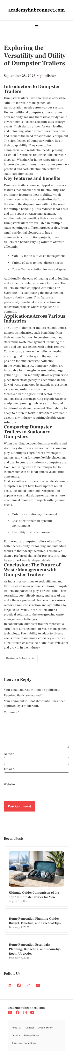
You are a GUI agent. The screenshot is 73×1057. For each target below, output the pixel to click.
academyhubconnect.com (26, 1008)
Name (9, 754)
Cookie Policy (45, 1027)
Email (9, 769)
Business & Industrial (20, 658)
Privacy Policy (31, 1035)
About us (17, 1027)
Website (9, 784)
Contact (30, 1027)
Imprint (16, 1035)
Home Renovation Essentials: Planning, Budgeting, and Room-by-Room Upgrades (35, 949)
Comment (11, 712)
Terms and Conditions (24, 1043)
